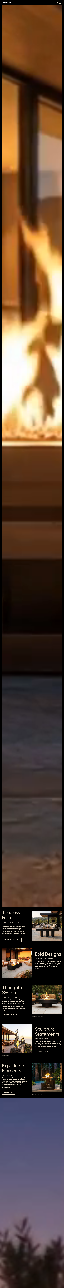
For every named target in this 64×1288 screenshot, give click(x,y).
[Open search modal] (54, 2)
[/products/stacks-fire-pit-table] (32, 456)
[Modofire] (7, 2)
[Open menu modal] (57, 2)
